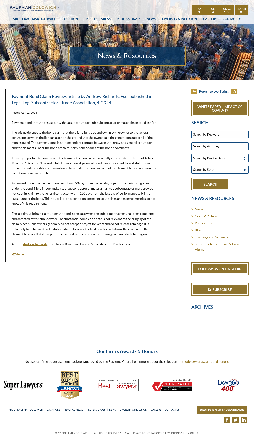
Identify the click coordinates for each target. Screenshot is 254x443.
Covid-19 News (206, 216)
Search (241, 9)
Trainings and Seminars (211, 237)
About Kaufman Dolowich (34, 19)
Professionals (128, 19)
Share (19, 254)
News (151, 19)
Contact (227, 9)
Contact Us (232, 19)
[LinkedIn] (244, 420)
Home (213, 9)
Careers (209, 19)
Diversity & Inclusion (179, 19)
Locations (71, 19)
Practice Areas (98, 19)
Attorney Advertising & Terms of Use (175, 433)
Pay (199, 9)
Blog (198, 230)
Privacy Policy (141, 433)
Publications (204, 223)
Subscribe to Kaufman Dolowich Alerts (218, 246)
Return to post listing (213, 91)
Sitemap (125, 433)
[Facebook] (227, 420)
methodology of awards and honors (203, 361)
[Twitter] (235, 420)
